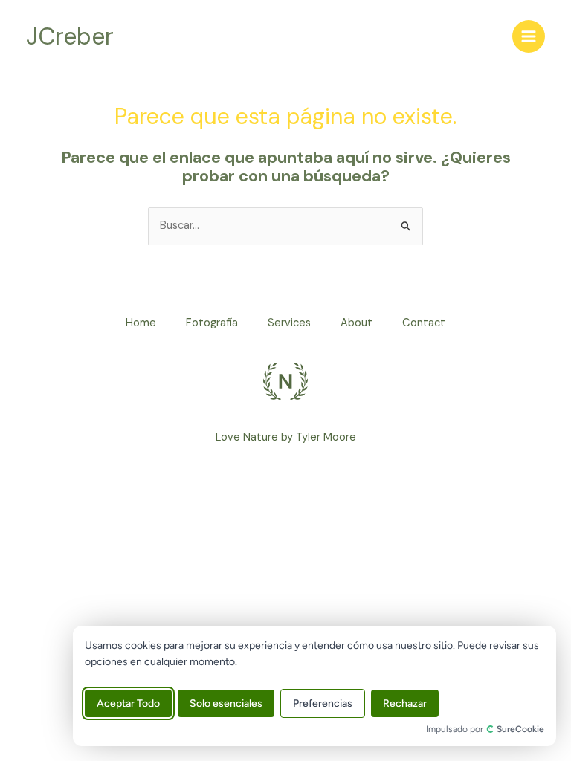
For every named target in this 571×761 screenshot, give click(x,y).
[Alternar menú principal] (528, 36)
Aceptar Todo (128, 703)
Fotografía (212, 323)
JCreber (70, 36)
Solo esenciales (226, 703)
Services (289, 323)
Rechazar (405, 703)
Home (141, 323)
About (356, 323)
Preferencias (322, 703)
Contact (423, 323)
